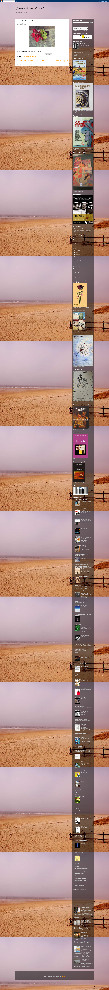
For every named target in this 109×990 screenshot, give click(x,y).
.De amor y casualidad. (81, 605)
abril (77, 254)
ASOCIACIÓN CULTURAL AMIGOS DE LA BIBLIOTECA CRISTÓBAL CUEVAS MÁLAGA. (83, 566)
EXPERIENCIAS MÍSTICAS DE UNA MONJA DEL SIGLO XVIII (86, 922)
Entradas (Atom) (28, 64)
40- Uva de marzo (79, 852)
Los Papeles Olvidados (81, 545)
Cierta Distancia (79, 585)
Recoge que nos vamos (81, 719)
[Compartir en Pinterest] (51, 54)
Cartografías (83, 606)
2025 (76, 237)
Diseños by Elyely (79, 796)
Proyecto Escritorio (80, 826)
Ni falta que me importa (81, 871)
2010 (76, 275)
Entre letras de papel (80, 835)
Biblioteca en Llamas (80, 733)
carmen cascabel (79, 883)
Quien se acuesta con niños (81, 734)
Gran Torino (77, 790)
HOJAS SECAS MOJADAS (81, 499)
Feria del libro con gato (86, 689)
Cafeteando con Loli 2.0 (30, 8)
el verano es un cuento (86, 501)
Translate (84, 30)
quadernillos (78, 810)
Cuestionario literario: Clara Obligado (83, 707)
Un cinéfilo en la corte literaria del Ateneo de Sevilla (86, 521)
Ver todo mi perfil (84, 45)
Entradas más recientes (25, 61)
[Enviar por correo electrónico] (45, 54)
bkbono (77, 866)
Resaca (76, 675)
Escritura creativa (79, 706)
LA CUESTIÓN (84, 680)
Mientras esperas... (80, 654)
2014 (76, 266)
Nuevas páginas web (79, 747)
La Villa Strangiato (80, 885)
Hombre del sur (84, 818)
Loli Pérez (84, 43)
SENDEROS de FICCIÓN (81, 518)
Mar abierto (78, 624)
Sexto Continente (79, 643)
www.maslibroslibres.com (81, 868)
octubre (78, 250)
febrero (78, 258)
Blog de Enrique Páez (80, 724)
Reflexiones (78, 792)
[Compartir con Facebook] (50, 54)
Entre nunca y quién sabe (81, 771)
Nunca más (77, 808)
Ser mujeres (83, 616)
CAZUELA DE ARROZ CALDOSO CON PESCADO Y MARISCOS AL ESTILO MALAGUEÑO (86, 540)
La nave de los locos (80, 688)
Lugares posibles (79, 761)
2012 (76, 270)
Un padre (83, 843)
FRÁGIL (82, 781)
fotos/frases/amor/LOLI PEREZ (30, 56)
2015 (76, 264)
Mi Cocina (77, 536)
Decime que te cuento (80, 851)
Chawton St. (78, 710)
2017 (76, 246)
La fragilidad (21, 24)
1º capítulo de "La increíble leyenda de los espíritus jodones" (86, 740)
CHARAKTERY (84, 772)
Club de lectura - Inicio (81, 873)
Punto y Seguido (79, 649)
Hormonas (77, 794)
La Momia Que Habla (80, 789)
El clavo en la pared (80, 875)
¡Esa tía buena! (84, 577)
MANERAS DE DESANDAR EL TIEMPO (84, 713)
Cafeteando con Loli (80, 880)
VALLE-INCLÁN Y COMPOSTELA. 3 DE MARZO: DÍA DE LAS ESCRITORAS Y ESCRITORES (86, 594)
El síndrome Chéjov (80, 746)
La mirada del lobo (80, 697)
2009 (76, 277)
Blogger (63, 976)
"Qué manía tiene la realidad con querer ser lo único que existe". (82, 751)
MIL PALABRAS (79, 780)
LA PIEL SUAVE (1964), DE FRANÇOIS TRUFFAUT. (86, 512)
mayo (77, 252)
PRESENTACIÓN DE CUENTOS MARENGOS (86, 948)
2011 (76, 273)
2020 (76, 241)
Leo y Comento (79, 527)
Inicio (44, 61)
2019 (76, 244)
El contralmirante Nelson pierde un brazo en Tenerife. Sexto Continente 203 (83, 646)
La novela (83, 856)
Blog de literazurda (80, 737)
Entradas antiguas (61, 61)
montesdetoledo (79, 634)
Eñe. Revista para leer (80, 878)
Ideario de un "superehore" (82, 576)
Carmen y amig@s (79, 590)
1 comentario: (38, 54)
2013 (76, 268)
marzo (77, 256)
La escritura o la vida (79, 602)
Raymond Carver (84, 827)
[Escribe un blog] (47, 54)
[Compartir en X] (48, 54)
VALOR (82, 754)
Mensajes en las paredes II (85, 960)
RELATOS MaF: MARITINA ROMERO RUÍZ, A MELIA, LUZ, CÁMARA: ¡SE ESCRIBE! (86, 935)
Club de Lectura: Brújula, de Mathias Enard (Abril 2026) (85, 570)
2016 (76, 248)
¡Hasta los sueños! (85, 798)
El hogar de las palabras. (81, 509)
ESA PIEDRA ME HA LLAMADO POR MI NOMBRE (83, 555)
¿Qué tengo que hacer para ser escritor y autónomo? (86, 657)
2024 (76, 239)
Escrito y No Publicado (81, 854)
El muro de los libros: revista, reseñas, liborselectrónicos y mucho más (83, 230)
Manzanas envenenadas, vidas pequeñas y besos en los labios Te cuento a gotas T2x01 (86, 628)
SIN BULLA (78, 863)
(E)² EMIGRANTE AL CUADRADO (80, 678)
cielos (76, 674)
